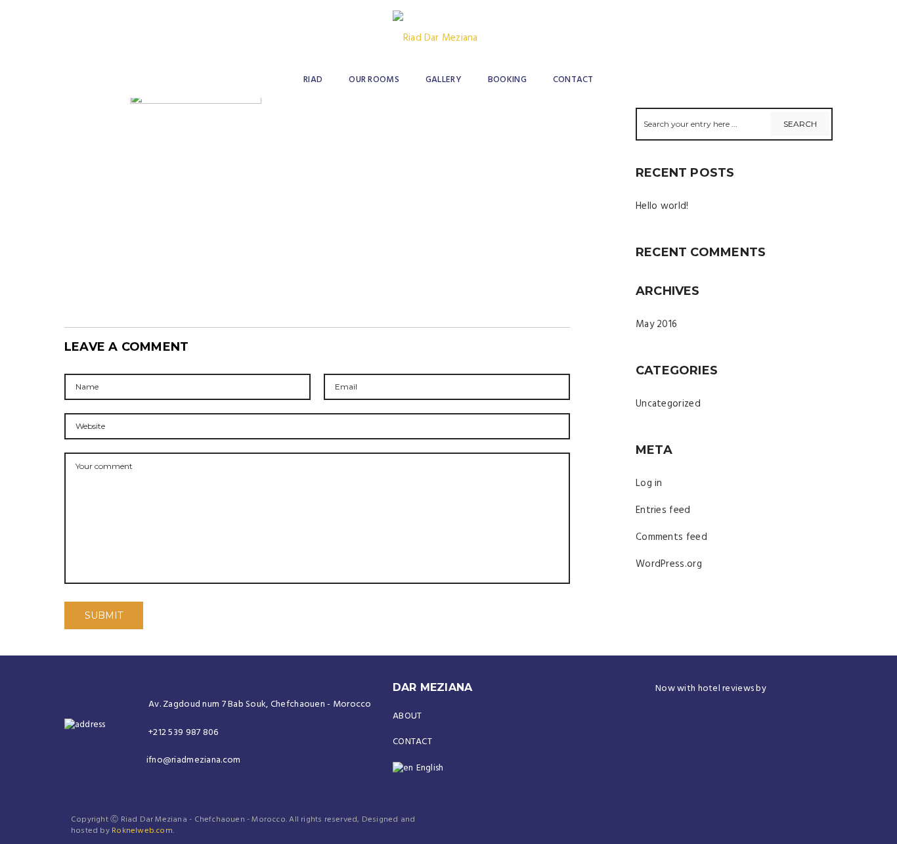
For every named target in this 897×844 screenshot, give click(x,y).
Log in (649, 483)
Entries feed (663, 510)
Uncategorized (668, 404)
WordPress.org (669, 564)
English (430, 768)
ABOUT (407, 716)
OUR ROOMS (374, 80)
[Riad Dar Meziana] (435, 27)
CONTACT (573, 80)
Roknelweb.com (142, 830)
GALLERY (444, 80)
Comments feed (671, 537)
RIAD (312, 80)
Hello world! (662, 206)
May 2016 (656, 324)
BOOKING (507, 80)
